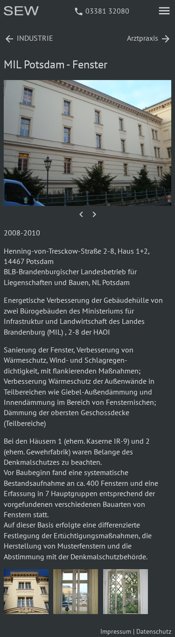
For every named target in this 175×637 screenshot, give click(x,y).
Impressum (115, 631)
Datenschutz (153, 631)
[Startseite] (22, 12)
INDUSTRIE (28, 38)
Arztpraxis (149, 38)
